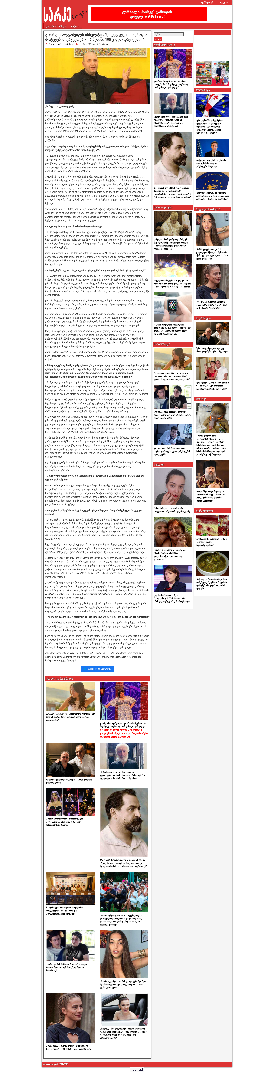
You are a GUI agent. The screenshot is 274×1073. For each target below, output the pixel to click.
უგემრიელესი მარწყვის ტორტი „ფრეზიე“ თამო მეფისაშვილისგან (211, 542)
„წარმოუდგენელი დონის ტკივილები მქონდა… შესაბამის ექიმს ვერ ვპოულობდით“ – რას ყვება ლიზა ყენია (124, 984)
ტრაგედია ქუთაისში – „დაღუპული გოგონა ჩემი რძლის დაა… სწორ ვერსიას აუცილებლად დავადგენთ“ (70, 717)
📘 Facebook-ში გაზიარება (97, 668)
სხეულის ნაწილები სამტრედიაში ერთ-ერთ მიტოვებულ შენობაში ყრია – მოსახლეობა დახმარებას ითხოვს (172, 283)
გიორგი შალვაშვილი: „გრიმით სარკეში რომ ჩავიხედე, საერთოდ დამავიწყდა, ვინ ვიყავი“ (124, 730)
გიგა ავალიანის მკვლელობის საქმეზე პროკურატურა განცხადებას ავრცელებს (172, 451)
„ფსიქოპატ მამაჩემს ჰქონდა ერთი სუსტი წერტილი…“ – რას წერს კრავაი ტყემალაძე (211, 305)
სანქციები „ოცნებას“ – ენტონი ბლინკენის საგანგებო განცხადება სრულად (211, 163)
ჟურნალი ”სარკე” (56, 26)
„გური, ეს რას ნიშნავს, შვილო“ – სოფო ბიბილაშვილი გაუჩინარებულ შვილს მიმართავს (66, 967)
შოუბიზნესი (102, 44)
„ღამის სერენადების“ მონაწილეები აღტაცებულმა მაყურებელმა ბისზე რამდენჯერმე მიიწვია (64, 822)
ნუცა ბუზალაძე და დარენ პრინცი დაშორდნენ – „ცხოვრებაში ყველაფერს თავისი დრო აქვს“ (212, 386)
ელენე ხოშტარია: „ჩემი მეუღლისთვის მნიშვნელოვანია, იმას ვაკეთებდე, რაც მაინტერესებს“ (172, 598)
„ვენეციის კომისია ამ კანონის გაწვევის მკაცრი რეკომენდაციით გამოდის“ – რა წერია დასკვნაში (212, 196)
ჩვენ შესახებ (207, 2)
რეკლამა (224, 2)
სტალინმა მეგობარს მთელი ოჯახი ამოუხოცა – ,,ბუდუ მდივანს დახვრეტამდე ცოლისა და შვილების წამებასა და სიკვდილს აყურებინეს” (123, 863)
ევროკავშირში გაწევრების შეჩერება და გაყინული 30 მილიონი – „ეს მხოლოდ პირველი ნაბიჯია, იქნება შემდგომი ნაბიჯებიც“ (209, 126)
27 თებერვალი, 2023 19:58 (61, 44)
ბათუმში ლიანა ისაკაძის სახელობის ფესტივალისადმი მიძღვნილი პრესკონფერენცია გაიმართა (65, 910)
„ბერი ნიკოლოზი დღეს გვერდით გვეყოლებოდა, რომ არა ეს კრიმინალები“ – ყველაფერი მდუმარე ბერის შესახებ (122, 775)
